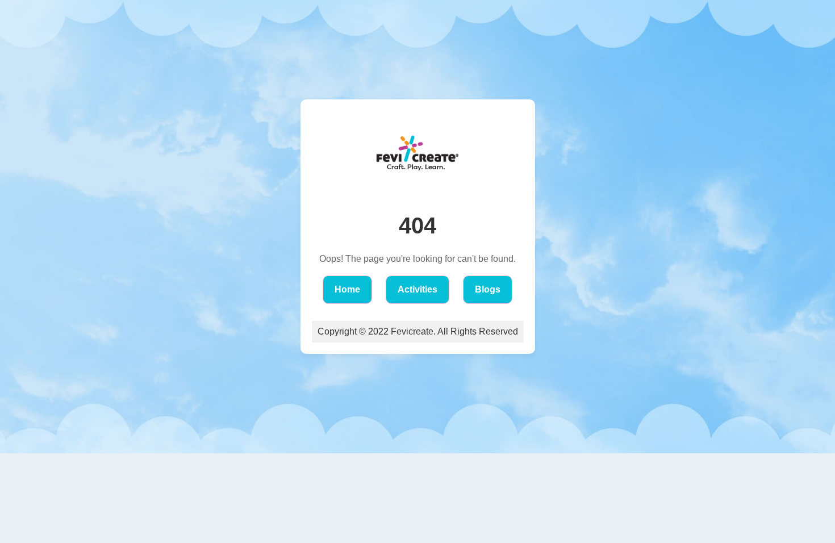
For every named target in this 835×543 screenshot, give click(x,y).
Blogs (487, 289)
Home (347, 289)
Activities (417, 289)
